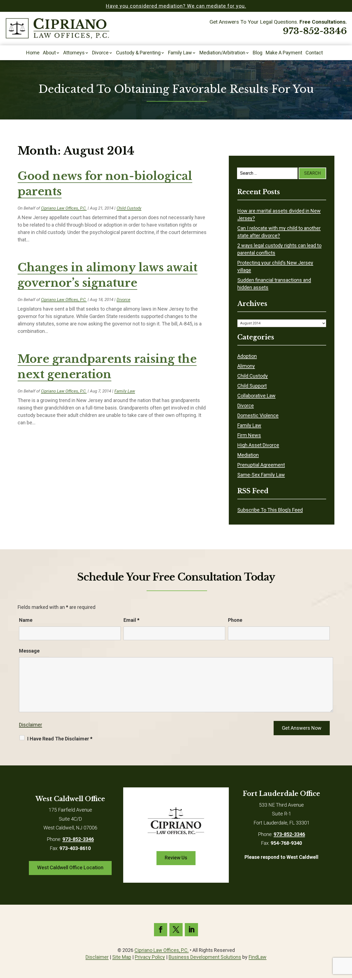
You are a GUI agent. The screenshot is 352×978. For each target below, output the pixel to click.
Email (131, 620)
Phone (235, 620)
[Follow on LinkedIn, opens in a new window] (191, 929)
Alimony (246, 366)
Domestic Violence (258, 415)
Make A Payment (284, 53)
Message (29, 651)
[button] (346, 938)
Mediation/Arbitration (222, 53)
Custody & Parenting (138, 53)
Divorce (100, 53)
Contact (314, 53)
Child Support (252, 386)
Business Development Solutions (205, 957)
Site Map (121, 957)
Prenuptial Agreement (261, 465)
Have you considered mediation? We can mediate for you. (176, 6)
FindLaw (257, 957)
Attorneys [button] (74, 53)
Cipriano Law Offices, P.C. (64, 208)
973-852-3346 (315, 31)
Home (33, 53)
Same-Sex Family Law (261, 475)
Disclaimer (30, 725)
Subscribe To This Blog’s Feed (270, 510)
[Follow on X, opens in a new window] (176, 929)
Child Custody (129, 208)
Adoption (247, 356)
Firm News (249, 435)
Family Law (180, 53)
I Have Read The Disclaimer (59, 739)
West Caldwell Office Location (70, 867)
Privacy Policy (150, 957)
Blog (257, 53)
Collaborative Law (256, 396)
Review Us (176, 858)
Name (25, 620)
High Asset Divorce (258, 445)
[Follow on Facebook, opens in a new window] (160, 929)
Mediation (248, 455)
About (49, 53)
